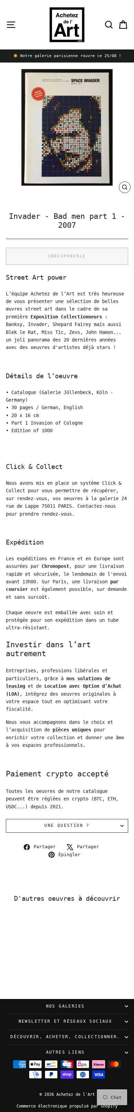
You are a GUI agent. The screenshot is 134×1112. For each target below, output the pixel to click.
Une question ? (67, 825)
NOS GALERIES (65, 1006)
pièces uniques (72, 729)
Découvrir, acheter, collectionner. (65, 1036)
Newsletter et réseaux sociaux (65, 1021)
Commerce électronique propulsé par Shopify (67, 1106)
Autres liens (65, 1052)
